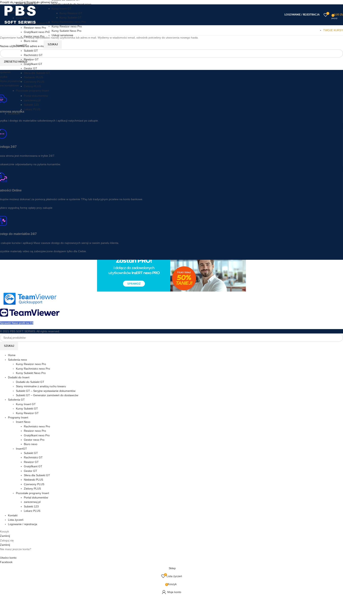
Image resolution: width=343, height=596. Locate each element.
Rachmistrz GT (33, 55)
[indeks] (30, 303)
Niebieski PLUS (33, 77)
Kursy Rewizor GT (27, 413)
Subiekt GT (31, 50)
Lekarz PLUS (32, 109)
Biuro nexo (30, 41)
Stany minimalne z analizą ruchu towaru (41, 386)
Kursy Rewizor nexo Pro (31, 364)
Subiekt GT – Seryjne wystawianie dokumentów (45, 390)
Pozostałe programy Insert (32, 90)
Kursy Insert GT (26, 404)
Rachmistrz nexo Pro (37, 426)
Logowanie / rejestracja (22, 524)
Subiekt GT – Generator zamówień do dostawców (47, 395)
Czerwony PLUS (34, 81)
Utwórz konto (8, 557)
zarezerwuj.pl (32, 100)
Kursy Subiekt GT (27, 3)
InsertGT (21, 45)
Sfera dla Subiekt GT (37, 72)
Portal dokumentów (36, 95)
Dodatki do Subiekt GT (30, 381)
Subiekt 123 (31, 104)
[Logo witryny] (20, 24)
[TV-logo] (30, 315)
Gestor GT (30, 68)
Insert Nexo (23, 421)
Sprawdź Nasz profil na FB (16, 323)
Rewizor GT (31, 59)
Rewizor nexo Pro (35, 27)
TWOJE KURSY (333, 30)
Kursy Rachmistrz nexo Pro (33, 368)
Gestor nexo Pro (34, 36)
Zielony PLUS (32, 86)
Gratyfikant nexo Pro (37, 32)
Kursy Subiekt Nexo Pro (31, 373)
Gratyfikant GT (33, 64)
